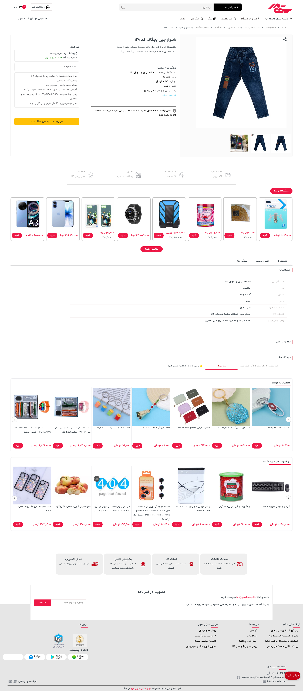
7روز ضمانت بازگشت (205, 636)
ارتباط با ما (252, 636)
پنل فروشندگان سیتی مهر (284, 631)
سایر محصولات (252, 28)
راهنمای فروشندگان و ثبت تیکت (281, 641)
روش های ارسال (207, 631)
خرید (264, 235)
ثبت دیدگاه (221, 366)
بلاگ (210, 19)
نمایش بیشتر (168, 95)
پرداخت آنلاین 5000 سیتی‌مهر (282, 646)
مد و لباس (233, 28)
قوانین (253, 631)
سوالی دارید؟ (292, 675)
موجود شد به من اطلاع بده (47, 121)
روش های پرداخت (248, 641)
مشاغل (195, 19)
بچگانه (218, 28)
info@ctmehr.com (276, 681)
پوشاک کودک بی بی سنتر (62, 53)
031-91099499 (279, 673)
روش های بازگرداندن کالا (244, 646)
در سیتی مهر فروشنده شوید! (31, 19)
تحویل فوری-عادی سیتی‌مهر (201, 646)
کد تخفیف (226, 19)
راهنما (183, 19)
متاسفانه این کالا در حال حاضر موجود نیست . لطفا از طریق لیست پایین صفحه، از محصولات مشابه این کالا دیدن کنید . (146, 49)
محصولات (271, 28)
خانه (284, 28)
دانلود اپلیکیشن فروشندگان (283, 636)
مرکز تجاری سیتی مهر (140, 688)
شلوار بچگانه (202, 28)
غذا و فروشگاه (249, 19)
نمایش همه (151, 249)
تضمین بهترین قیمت (205, 641)
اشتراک (42, 603)
